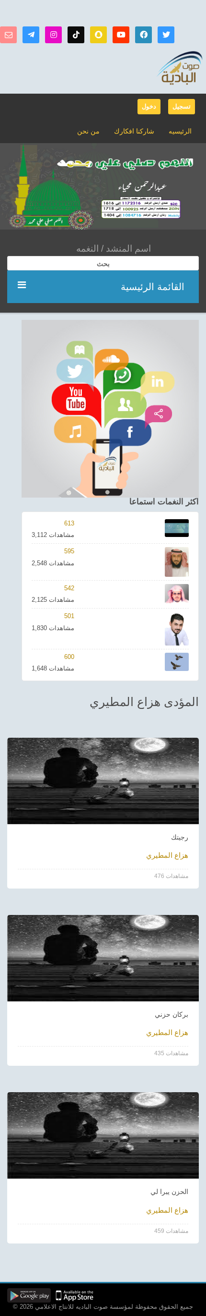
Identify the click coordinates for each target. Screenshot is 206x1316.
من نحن (88, 131)
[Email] (8, 34)
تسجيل (181, 106)
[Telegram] (31, 34)
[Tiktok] (76, 34)
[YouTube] (121, 34)
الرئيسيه (180, 131)
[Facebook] (143, 34)
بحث (103, 264)
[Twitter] (166, 34)
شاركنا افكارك (134, 131)
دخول (149, 106)
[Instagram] (53, 34)
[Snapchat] (98, 34)
